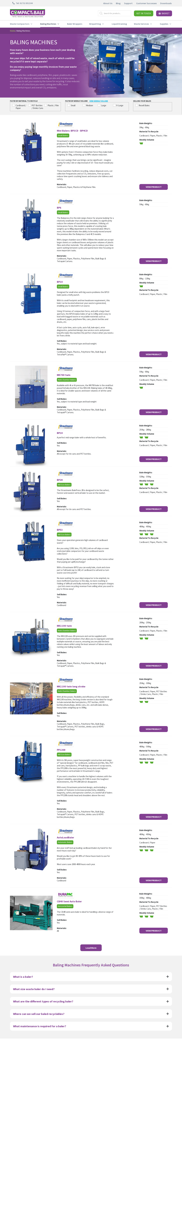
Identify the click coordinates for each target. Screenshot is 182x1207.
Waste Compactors (19, 23)
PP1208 (61, 749)
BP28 (60, 479)
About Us (107, 3)
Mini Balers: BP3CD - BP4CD (72, 130)
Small (73, 105)
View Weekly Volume (98, 101)
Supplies (164, 23)
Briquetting (95, 23)
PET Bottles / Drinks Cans (37, 106)
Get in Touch (143, 13)
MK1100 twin (64, 625)
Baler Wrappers (74, 23)
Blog (118, 3)
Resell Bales (144, 105)
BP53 (60, 529)
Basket (166, 13)
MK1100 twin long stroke (71, 686)
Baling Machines (48, 23)
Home (12, 30)
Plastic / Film (53, 105)
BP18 (60, 433)
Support (128, 3)
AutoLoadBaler (65, 837)
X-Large (119, 105)
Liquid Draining (119, 23)
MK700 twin (63, 375)
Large (103, 105)
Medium (89, 105)
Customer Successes (146, 3)
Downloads (166, 3)
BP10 (60, 281)
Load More (91, 947)
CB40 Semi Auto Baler (69, 901)
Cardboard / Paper (21, 106)
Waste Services (141, 23)
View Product (154, 186)
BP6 (59, 207)
